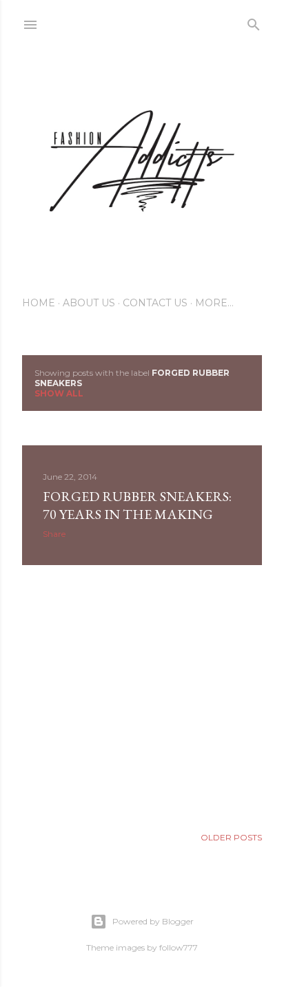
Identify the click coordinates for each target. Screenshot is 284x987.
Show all (58, 393)
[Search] (253, 21)
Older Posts (231, 837)
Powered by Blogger (153, 921)
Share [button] (54, 534)
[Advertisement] (142, 695)
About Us (89, 303)
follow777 (178, 947)
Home (38, 303)
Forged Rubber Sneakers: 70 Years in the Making (137, 505)
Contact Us (155, 303)
